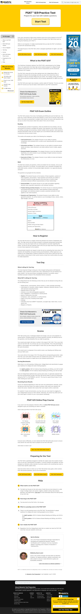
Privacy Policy (49, 594)
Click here (37, 492)
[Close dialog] (78, 599)
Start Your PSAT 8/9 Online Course (40, 449)
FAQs (4, 62)
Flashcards (16, 596)
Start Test (40, 21)
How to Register (6, 47)
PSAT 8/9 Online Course (28, 2)
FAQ (31, 596)
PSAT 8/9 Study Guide (41, 2)
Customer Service (40, 594)
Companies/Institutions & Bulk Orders (21, 602)
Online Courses (17, 597)
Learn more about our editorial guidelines (49, 563)
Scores (4, 52)
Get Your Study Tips (65, 609)
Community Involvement (18, 599)
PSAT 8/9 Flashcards (53, 2)
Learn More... (60, 590)
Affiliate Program (17, 600)
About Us (32, 597)
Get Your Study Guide (27, 101)
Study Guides (16, 594)
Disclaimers (49, 597)
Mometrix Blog (17, 603)
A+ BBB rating (7, 88)
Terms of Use (49, 596)
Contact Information (41, 597)
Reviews (31, 594)
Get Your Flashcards (27, 322)
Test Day (5, 50)
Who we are (11, 90)
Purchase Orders (40, 596)
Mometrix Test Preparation (33, 574)
